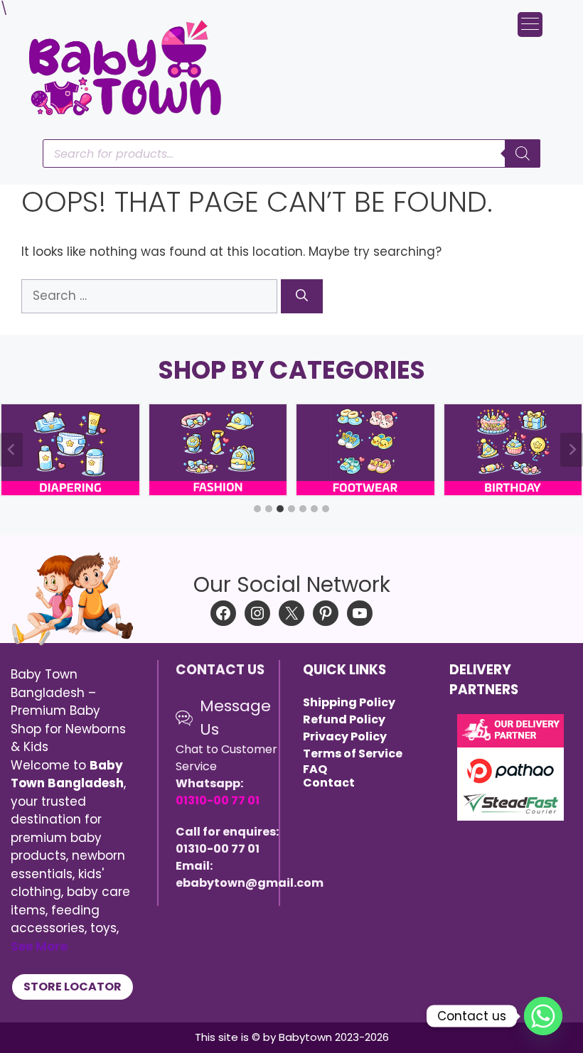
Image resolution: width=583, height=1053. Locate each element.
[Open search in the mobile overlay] (291, 153)
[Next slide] (571, 450)
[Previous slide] (11, 450)
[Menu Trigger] (530, 24)
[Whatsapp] (543, 1016)
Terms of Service (352, 753)
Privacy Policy (345, 736)
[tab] (257, 508)
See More (39, 946)
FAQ (315, 769)
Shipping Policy (349, 702)
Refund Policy (344, 719)
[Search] (302, 296)
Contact (329, 782)
